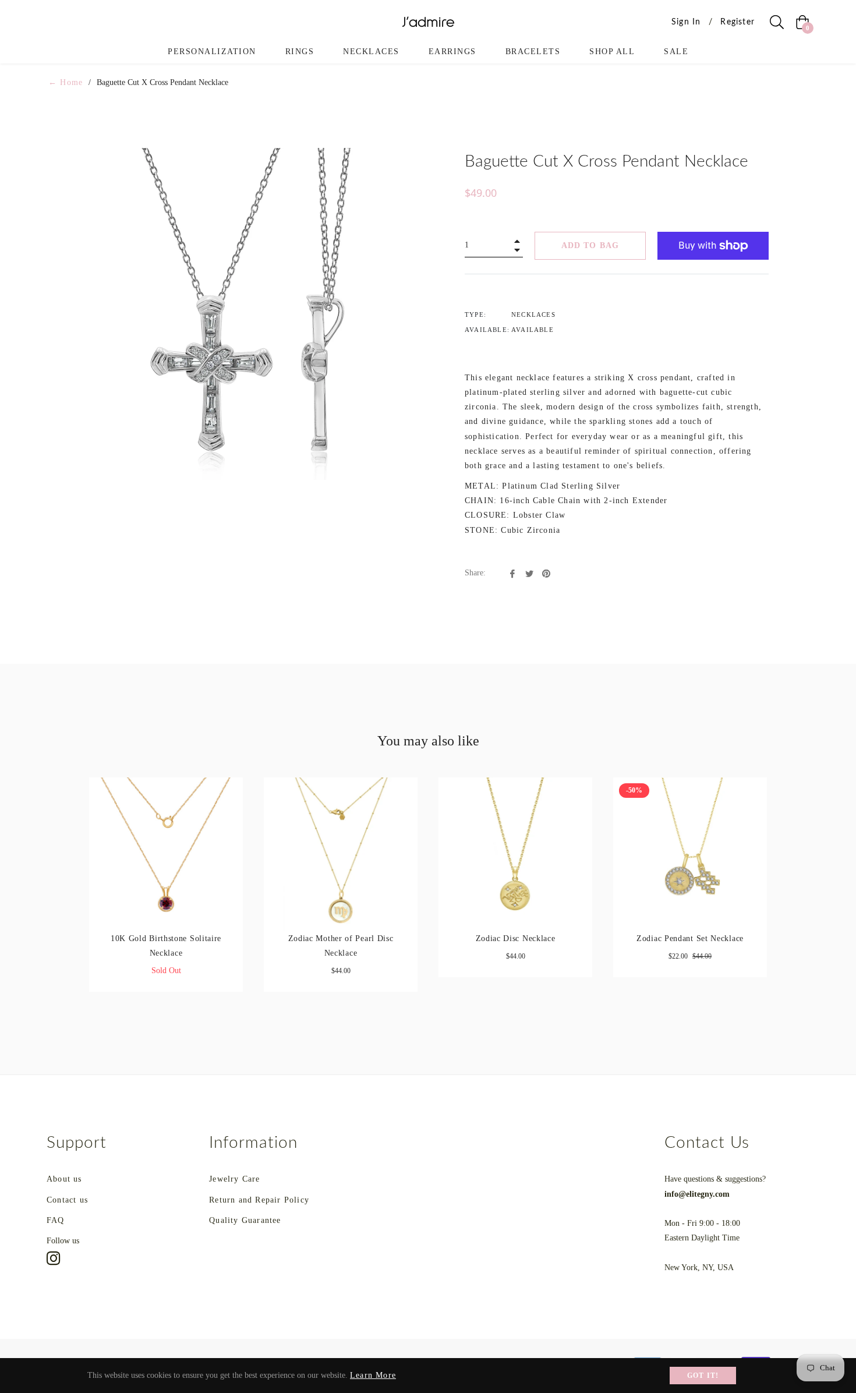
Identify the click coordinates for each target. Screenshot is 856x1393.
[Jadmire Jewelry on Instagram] (54, 1257)
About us (64, 1179)
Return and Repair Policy (259, 1200)
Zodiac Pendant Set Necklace (690, 938)
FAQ (56, 1220)
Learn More (373, 1375)
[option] (166, 894)
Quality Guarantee (245, 1220)
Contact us (67, 1200)
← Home (65, 82)
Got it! (703, 1375)
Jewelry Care (234, 1179)
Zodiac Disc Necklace (516, 938)
